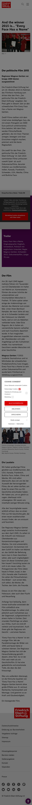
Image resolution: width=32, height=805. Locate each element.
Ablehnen (16, 409)
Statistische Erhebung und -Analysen (13, 393)
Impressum (11, 423)
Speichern (16, 414)
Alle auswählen (16, 403)
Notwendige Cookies (11, 389)
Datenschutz (20, 423)
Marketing (8, 397)
